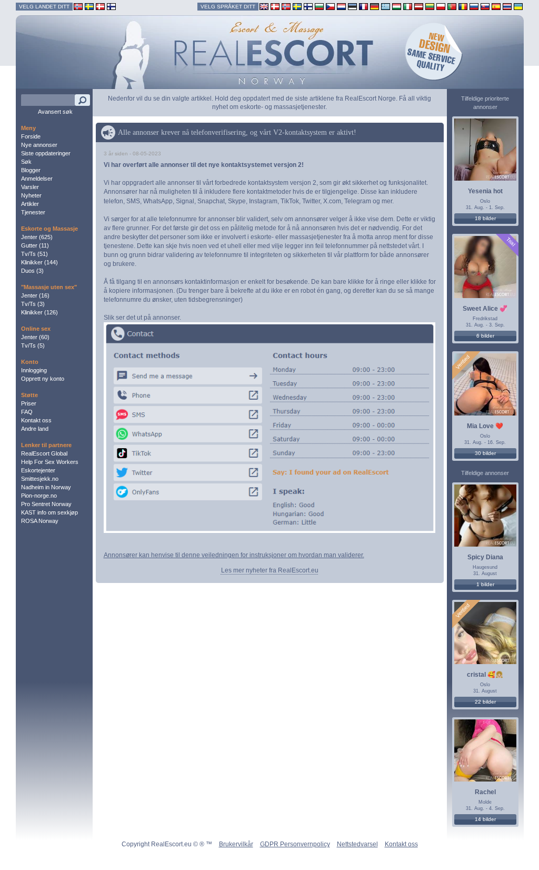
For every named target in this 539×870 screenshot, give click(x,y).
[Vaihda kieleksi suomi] (308, 6)
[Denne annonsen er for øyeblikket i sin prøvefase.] (510, 242)
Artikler (30, 204)
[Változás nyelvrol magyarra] (396, 6)
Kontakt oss (36, 420)
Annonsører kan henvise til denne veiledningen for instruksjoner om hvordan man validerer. (234, 555)
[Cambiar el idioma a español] (496, 6)
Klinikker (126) (39, 312)
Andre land (34, 429)
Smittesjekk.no (39, 479)
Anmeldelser (37, 178)
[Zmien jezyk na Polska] (440, 6)
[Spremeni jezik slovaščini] (485, 6)
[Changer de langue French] (363, 6)
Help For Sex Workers (49, 462)
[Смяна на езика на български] (319, 6)
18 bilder (485, 218)
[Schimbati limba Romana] (462, 6)
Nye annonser (39, 145)
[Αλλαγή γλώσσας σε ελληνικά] (385, 6)
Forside (31, 136)
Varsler (30, 187)
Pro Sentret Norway (46, 504)
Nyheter (31, 195)
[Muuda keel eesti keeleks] (352, 6)
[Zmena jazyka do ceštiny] (330, 6)
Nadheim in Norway (46, 487)
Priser (28, 403)
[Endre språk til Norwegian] (286, 6)
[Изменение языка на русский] (474, 6)
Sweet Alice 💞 (485, 308)
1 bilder (485, 584)
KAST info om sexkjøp (49, 512)
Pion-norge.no (39, 495)
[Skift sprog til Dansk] (275, 6)
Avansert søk (55, 111)
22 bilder (485, 702)
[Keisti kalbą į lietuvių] (429, 6)
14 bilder (485, 819)
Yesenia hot (485, 191)
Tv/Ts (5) (33, 345)
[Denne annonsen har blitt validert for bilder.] (462, 362)
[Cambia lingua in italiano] (407, 6)
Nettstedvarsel (357, 844)
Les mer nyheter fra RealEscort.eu (269, 570)
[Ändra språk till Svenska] (297, 6)
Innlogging (34, 370)
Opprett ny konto (42, 378)
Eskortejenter (38, 470)
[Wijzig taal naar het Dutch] (341, 6)
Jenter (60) (35, 337)
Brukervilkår (236, 844)
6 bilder (485, 336)
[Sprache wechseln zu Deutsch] (374, 6)
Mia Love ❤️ (485, 426)
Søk (26, 162)
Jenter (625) (37, 237)
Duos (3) (32, 271)
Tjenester (33, 212)
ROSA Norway (39, 521)
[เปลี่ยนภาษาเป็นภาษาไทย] (507, 6)
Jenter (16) (35, 295)
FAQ (27, 412)
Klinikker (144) (39, 262)
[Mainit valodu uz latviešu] (418, 6)
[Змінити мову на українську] (518, 6)
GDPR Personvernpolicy (295, 844)
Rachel (485, 792)
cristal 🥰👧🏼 (485, 674)
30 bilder (485, 453)
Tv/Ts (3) (33, 304)
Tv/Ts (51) (34, 254)
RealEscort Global (44, 453)
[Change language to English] (263, 6)
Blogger (31, 170)
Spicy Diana (485, 557)
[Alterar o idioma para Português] (451, 6)
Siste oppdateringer (46, 153)
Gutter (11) (35, 245)
